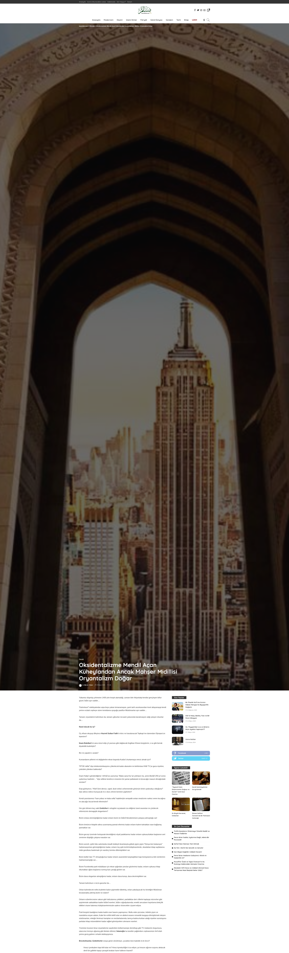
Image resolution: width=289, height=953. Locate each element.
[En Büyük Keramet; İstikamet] (181, 804)
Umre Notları (190, 739)
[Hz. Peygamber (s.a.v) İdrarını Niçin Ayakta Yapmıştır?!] (177, 730)
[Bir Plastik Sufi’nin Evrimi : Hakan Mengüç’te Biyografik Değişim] (177, 706)
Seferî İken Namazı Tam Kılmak (186, 844)
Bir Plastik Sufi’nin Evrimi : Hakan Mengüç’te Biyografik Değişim (196, 704)
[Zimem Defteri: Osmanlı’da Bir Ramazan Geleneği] (201, 804)
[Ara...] (208, 20)
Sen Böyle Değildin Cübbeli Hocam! (188, 852)
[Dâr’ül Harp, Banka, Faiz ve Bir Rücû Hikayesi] (177, 718)
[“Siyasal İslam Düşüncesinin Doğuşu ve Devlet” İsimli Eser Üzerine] (181, 778)
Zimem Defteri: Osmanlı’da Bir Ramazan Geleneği (201, 815)
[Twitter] (191, 758)
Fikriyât (81, 659)
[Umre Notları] (177, 741)
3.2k (109, 685)
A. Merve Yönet (88, 685)
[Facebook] (191, 753)
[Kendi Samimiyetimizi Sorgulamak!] (201, 778)
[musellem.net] (144, 10)
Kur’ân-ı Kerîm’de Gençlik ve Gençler (188, 848)
